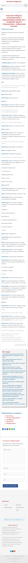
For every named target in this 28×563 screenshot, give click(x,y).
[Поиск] (25, 5)
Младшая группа (11, 423)
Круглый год (9, 421)
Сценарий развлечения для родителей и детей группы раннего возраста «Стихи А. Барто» (13, 355)
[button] (1, 9)
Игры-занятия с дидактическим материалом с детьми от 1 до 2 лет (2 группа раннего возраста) (14, 372)
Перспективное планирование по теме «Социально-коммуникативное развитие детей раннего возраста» (13, 378)
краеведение (10, 419)
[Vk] (12, 551)
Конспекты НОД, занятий (13, 417)
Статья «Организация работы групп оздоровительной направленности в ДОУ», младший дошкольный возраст (13, 394)
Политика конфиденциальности (14, 558)
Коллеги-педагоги (14, 1)
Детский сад (9, 416)
